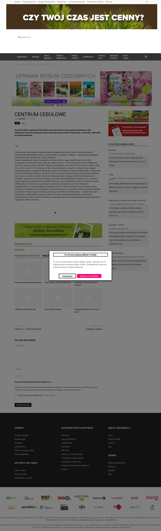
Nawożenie (114, 56)
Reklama (17, 2)
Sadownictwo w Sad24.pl (95, 2)
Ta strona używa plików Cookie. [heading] (80, 254)
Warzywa (35, 57)
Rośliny (75, 56)
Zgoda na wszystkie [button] (89, 276)
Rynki (126, 56)
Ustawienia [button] (67, 276)
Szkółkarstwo (88, 57)
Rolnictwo (109, 2)
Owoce (47, 56)
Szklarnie (61, 56)
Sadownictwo (22, 57)
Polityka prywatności (29, 2)
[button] (146, 57)
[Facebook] (147, 1)
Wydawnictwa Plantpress (46, 2)
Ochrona (101, 56)
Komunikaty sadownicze (77, 2)
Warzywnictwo (62, 2)
